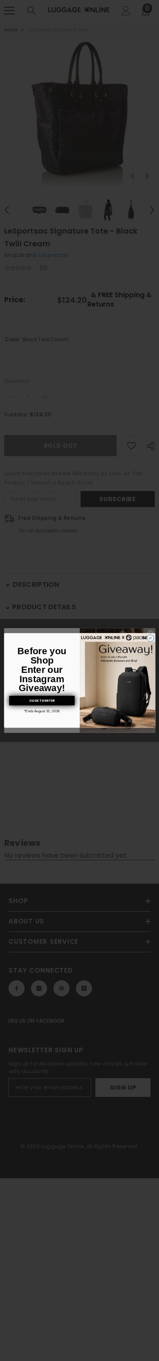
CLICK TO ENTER (41, 700)
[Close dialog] (150, 638)
